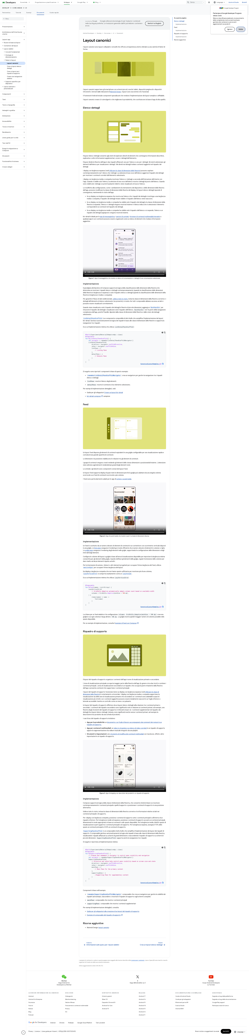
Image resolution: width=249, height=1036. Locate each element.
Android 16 (142, 999)
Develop (5, 8)
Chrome (61, 1023)
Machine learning (70, 999)
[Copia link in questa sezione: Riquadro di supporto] (109, 631)
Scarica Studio (179, 1005)
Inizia (241, 29)
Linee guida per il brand (49, 1031)
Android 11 (142, 1015)
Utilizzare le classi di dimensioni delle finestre (124, 171)
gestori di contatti (122, 217)
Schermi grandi (107, 996)
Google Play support (218, 1002)
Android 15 (142, 1002)
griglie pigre (89, 550)
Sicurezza (31, 1002)
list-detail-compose (94, 396)
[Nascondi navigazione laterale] (23, 1032)
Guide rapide (54, 12)
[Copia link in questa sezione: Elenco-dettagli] (102, 108)
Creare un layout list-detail (113, 393)
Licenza (37, 1031)
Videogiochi (69, 996)
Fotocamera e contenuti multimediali (76, 1005)
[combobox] (196, 2)
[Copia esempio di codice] (165, 332)
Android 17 (142, 996)
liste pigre (97, 548)
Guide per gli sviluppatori (183, 999)
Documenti (40, 12)
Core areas (17, 8)
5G (66, 1012)
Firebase (71, 1023)
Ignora (229, 29)
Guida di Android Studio (182, 996)
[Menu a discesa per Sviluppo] (72, 2)
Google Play (81, 2)
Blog (96, 2)
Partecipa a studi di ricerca (220, 1005)
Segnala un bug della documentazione (224, 999)
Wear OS (105, 999)
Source (30, 1005)
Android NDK (179, 1009)
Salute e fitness (70, 1002)
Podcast (30, 1015)
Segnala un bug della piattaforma (222, 996)
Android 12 (142, 1012)
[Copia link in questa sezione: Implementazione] (101, 284)
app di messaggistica (107, 217)
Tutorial (18, 12)
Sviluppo (67, 2)
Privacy (67, 1009)
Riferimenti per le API (181, 1002)
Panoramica (6, 12)
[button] (11, 26)
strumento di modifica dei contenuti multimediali (127, 734)
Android (31, 996)
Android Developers (88, 33)
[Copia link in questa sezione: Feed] (90, 404)
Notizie (30, 1009)
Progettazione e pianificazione (45, 2)
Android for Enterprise (35, 999)
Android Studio (234, 2)
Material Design (115, 92)
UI (26, 8)
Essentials (23, 2)
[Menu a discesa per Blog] (101, 2)
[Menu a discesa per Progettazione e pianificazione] (59, 2)
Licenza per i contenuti (137, 960)
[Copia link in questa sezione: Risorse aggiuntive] (105, 923)
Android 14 (142, 1005)
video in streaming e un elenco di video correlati (130, 728)
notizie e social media (123, 479)
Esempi (28, 12)
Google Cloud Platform (84, 1023)
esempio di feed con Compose (126, 623)
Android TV (105, 1009)
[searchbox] (13, 18)
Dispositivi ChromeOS (108, 1002)
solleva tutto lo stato (120, 299)
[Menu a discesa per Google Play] (88, 2)
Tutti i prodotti (100, 1023)
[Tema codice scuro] (162, 332)
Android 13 (142, 1009)
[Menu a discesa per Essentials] (30, 2)
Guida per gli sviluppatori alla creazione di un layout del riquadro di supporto (113, 911)
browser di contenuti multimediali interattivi (145, 217)
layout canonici (104, 928)
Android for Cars (107, 1005)
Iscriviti (226, 1031)
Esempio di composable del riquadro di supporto (104, 915)
